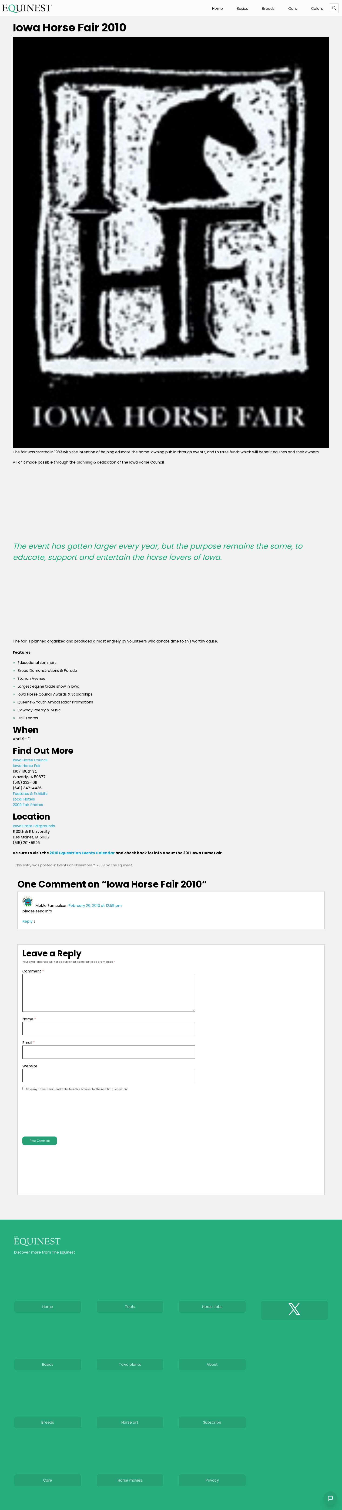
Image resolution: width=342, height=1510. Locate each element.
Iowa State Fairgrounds (34, 826)
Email (28, 1042)
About (212, 1364)
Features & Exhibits (30, 793)
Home (217, 8)
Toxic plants (130, 1364)
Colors (317, 8)
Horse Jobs (212, 1306)
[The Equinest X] (294, 1310)
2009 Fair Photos (28, 804)
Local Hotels (24, 799)
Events (62, 865)
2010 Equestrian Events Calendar (82, 853)
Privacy (212, 1480)
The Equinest (121, 865)
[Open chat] (330, 1498)
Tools (130, 1306)
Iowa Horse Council (30, 760)
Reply (27, 921)
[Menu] (334, 8)
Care (292, 8)
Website (29, 1066)
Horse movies (129, 1480)
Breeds (268, 8)
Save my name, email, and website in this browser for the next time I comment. (77, 1089)
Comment (33, 971)
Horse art (129, 1422)
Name (29, 1019)
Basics (242, 8)
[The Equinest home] (27, 8)
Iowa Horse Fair (27, 765)
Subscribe (212, 1422)
